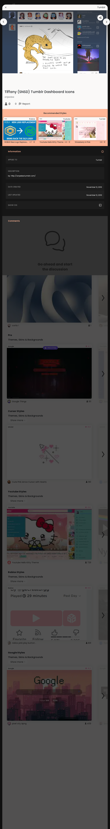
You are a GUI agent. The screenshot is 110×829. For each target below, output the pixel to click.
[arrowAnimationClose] (3, 21)
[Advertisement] (11, 414)
